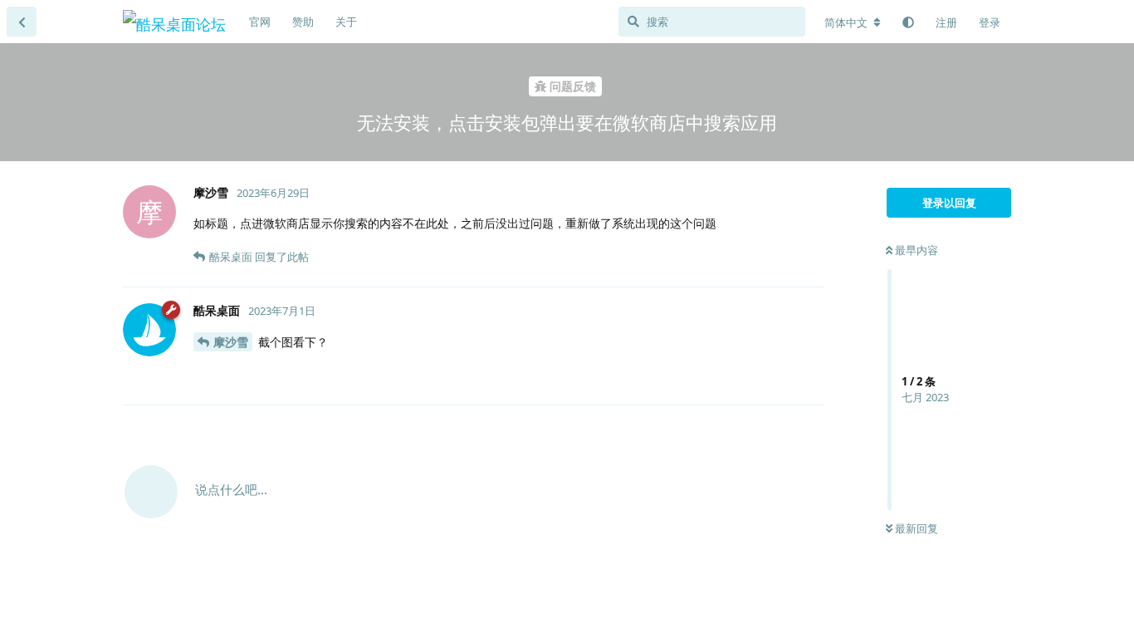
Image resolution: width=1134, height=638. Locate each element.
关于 (346, 21)
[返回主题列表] (22, 22)
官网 (260, 21)
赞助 (303, 21)
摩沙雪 (230, 342)
